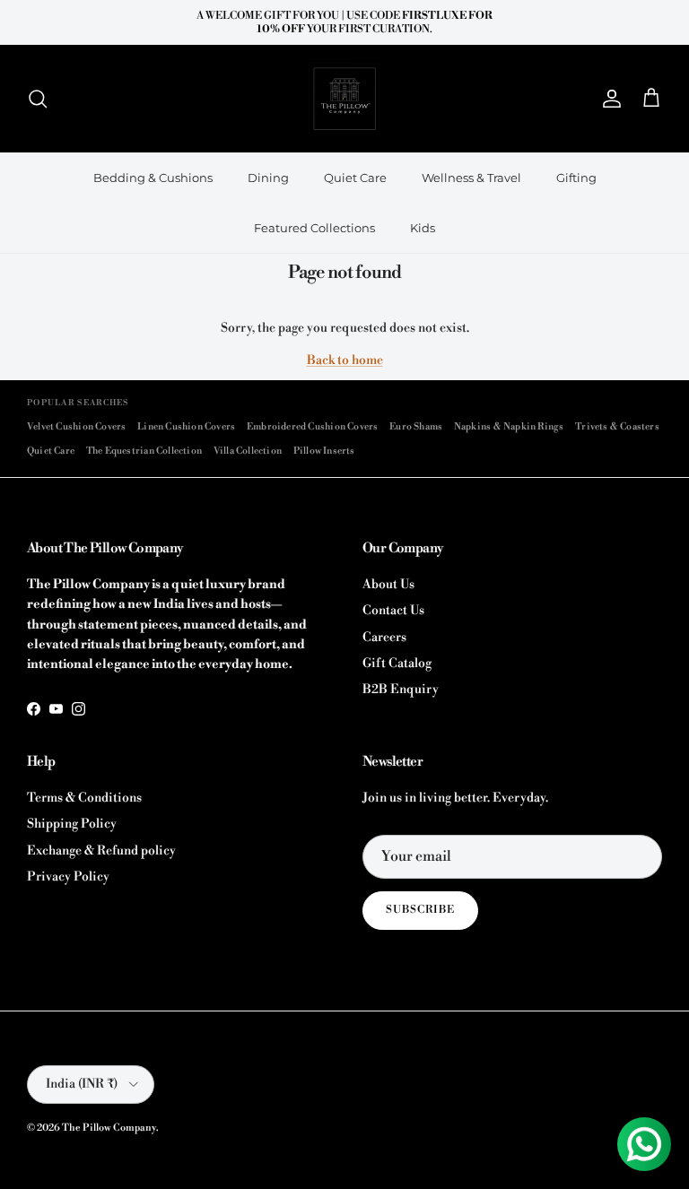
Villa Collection (248, 450)
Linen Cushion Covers (186, 426)
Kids (422, 228)
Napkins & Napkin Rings (509, 426)
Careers (384, 637)
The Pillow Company (109, 1128)
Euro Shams (415, 426)
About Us (388, 585)
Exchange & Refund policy (101, 851)
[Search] (37, 98)
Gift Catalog (397, 663)
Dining (268, 177)
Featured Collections (314, 228)
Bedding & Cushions (153, 177)
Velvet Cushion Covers (76, 426)
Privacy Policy (68, 877)
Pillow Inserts (324, 450)
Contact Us (393, 611)
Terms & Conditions (84, 798)
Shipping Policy (72, 824)
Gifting (576, 177)
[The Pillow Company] (344, 99)
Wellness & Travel (471, 177)
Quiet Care (355, 177)
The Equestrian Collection (144, 450)
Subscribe (420, 909)
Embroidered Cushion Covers (313, 426)
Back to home (345, 360)
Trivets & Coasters (617, 426)
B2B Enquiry (400, 689)
